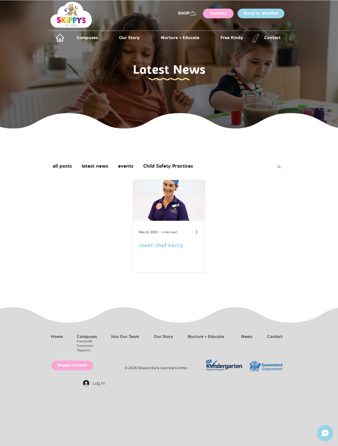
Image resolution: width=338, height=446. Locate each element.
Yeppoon (83, 350)
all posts (62, 166)
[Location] (60, 38)
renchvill (84, 341)
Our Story (163, 337)
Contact (275, 337)
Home (57, 337)
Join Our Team (125, 337)
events (125, 166)
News (246, 337)
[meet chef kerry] (169, 200)
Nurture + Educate (206, 337)
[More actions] (198, 232)
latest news (95, 166)
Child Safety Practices (168, 166)
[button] (279, 167)
